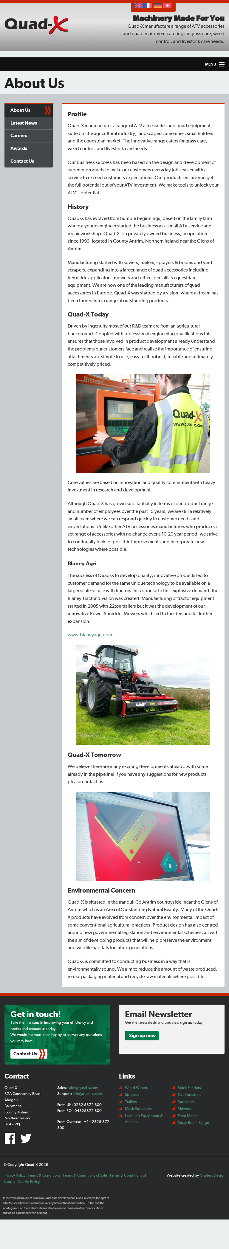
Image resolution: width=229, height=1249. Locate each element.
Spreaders (186, 1102)
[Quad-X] (38, 25)
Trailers (131, 1102)
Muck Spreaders (138, 1109)
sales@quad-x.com (83, 1088)
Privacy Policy (14, 1175)
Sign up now (142, 1035)
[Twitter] (27, 1140)
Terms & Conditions (44, 1175)
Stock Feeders (189, 1088)
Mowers (184, 1109)
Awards (18, 148)
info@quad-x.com (87, 1094)
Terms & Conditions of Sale (85, 1175)
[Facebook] (11, 1140)
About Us (20, 110)
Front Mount (188, 1116)
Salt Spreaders (189, 1095)
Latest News (23, 123)
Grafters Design (212, 1175)
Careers (18, 135)
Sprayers (132, 1095)
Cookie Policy (29, 1182)
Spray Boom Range (193, 1123)
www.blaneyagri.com (90, 634)
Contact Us (22, 161)
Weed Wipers (136, 1088)
